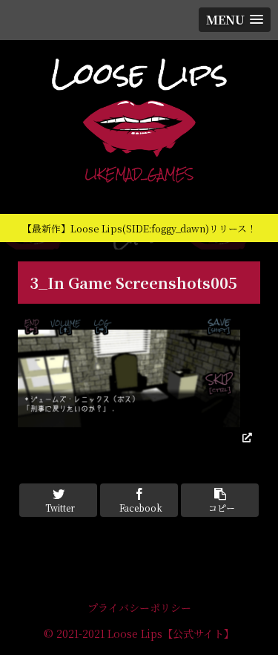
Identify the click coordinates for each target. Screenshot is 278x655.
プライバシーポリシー (139, 607)
